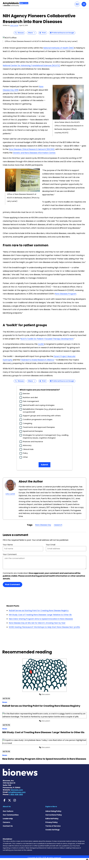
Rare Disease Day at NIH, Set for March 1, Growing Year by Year (37, 623)
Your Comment (10, 554)
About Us (7, 806)
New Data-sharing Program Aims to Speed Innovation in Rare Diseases (41, 619)
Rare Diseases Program (65, 293)
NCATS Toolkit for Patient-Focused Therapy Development (47, 338)
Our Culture (8, 811)
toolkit (41, 344)
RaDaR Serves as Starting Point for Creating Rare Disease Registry (39, 610)
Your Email (50, 544)
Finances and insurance (33, 441)
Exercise (26, 393)
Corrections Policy (53, 815)
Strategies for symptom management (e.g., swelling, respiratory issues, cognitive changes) (46, 436)
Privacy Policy (51, 822)
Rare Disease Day (43, 525)
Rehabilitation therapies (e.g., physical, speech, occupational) (43, 410)
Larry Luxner (14, 25)
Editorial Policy (51, 818)
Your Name (8, 544)
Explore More (51, 806)
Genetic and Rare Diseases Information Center (34, 152)
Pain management (31, 401)
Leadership (8, 818)
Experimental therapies (33, 431)
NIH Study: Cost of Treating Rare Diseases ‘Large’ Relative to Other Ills (40, 614)
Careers (6, 822)
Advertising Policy (53, 811)
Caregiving (27, 423)
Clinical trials (28, 449)
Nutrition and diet (30, 397)
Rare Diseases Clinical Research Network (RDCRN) (31, 149)
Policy (25, 453)
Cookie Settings (52, 830)
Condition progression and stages (37, 419)
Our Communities (11, 815)
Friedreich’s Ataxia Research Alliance (37, 359)
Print (43, 33)
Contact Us (8, 826)
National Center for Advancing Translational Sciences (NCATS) (31, 65)
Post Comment (12, 584)
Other (25, 457)
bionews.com (17, 790)
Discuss (20, 33)
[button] (77, 4)
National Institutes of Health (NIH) (58, 48)
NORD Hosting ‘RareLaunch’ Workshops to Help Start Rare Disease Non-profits (44, 627)
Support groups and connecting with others (42, 415)
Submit (44, 464)
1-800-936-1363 (16, 794)
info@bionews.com (16, 792)
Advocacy (27, 445)
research (58, 525)
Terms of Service (53, 826)
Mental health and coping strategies (38, 405)
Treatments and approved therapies (39, 427)
